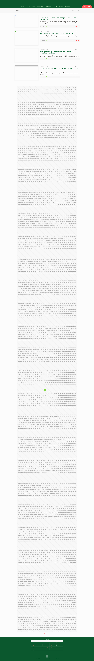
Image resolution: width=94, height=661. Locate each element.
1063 (55, 156)
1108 (29, 160)
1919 (27, 213)
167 (61, 97)
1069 (67, 156)
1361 (71, 175)
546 (65, 121)
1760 (57, 202)
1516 (33, 187)
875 (27, 144)
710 (45, 133)
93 (28, 93)
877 (31, 144)
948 (57, 148)
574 (63, 123)
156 (39, 97)
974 (51, 150)
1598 (23, 192)
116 (75, 93)
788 (27, 139)
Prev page (48, 84)
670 (23, 131)
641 (23, 129)
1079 (29, 158)
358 (37, 110)
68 (36, 91)
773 (55, 137)
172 (71, 97)
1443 (61, 181)
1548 (39, 188)
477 (43, 118)
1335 (19, 175)
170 (67, 97)
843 (21, 142)
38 (34, 89)
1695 (43, 198)
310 (57, 106)
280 (55, 104)
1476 (69, 183)
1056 (41, 156)
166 (59, 97)
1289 (43, 171)
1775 (29, 204)
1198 (35, 165)
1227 (35, 167)
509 (49, 120)
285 (65, 104)
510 (51, 120)
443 (33, 116)
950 (61, 148)
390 (43, 112)
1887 (21, 211)
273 (41, 104)
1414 (61, 179)
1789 (57, 204)
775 (59, 137)
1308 (23, 173)
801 (53, 139)
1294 (53, 171)
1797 (73, 204)
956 (73, 148)
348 (75, 108)
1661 (33, 196)
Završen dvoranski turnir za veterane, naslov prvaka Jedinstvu (59, 69)
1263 (49, 169)
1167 (31, 164)
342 (63, 108)
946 (53, 148)
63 (26, 91)
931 (22, 148)
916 (51, 146)
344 (67, 108)
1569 (23, 190)
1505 (69, 185)
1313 (33, 173)
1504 (67, 185)
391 (45, 112)
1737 (69, 200)
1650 (69, 194)
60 (20, 91)
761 (31, 137)
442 (31, 116)
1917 (23, 213)
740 (47, 135)
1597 (21, 192)
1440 (55, 181)
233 (18, 102)
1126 (65, 160)
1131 (75, 160)
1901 (49, 211)
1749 (35, 202)
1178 (53, 164)
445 (37, 116)
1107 (27, 160)
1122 (57, 160)
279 (53, 104)
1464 (45, 183)
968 (39, 150)
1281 (27, 171)
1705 (63, 198)
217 (45, 100)
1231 (43, 167)
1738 (71, 200)
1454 (25, 183)
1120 (53, 160)
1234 (49, 167)
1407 (47, 179)
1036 (59, 154)
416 (37, 114)
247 (47, 102)
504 (39, 120)
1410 (53, 179)
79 (59, 91)
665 (71, 129)
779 (67, 137)
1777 (33, 204)
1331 (69, 173)
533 (39, 121)
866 (67, 142)
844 (23, 142)
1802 (25, 206)
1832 (27, 208)
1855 (73, 208)
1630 (29, 194)
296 (29, 106)
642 (25, 129)
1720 (35, 200)
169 (65, 97)
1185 (67, 164)
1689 (31, 198)
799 (49, 139)
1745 (27, 202)
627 (53, 127)
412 (29, 114)
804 (59, 139)
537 (47, 121)
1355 (59, 175)
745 (57, 135)
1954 (39, 215)
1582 (49, 190)
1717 (29, 200)
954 (69, 148)
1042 (71, 154)
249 (51, 102)
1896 (39, 211)
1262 (47, 169)
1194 (27, 165)
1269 (61, 169)
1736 (67, 200)
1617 (61, 192)
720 (65, 133)
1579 (43, 190)
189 (47, 98)
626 (51, 127)
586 (29, 125)
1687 (27, 198)
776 (61, 137)
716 (57, 133)
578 (71, 123)
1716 (27, 200)
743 (53, 135)
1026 (39, 154)
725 (75, 133)
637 (73, 127)
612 (22, 127)
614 (27, 127)
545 (63, 121)
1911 (69, 211)
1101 (73, 158)
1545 (33, 188)
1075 (21, 158)
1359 (67, 175)
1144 (43, 162)
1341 (31, 175)
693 (69, 131)
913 (45, 146)
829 (51, 141)
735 (37, 135)
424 (53, 114)
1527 (55, 187)
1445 (65, 181)
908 (35, 146)
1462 (41, 183)
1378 (47, 177)
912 (43, 146)
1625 (19, 194)
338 (55, 108)
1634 (37, 194)
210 (30, 100)
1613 (53, 192)
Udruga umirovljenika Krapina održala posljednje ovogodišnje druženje (58, 52)
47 (53, 89)
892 (61, 144)
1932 (53, 213)
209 (29, 100)
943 (47, 148)
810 (71, 139)
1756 (49, 202)
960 (23, 150)
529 (31, 121)
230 (71, 100)
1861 (27, 209)
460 (67, 116)
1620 (67, 192)
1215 (69, 165)
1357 (63, 175)
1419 (71, 179)
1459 (35, 183)
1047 (23, 156)
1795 (69, 204)
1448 (71, 181)
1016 (19, 154)
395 (53, 112)
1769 (75, 202)
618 (35, 127)
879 (35, 144)
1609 (45, 192)
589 (35, 125)
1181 (59, 164)
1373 (37, 177)
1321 (49, 173)
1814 (49, 206)
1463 (43, 183)
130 (45, 95)
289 (73, 104)
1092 (55, 158)
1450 (75, 181)
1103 (19, 160)
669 (20, 131)
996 (37, 152)
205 (20, 100)
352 (25, 110)
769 (47, 137)
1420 (73, 179)
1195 (29, 165)
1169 (35, 164)
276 (47, 104)
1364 (19, 177)
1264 (51, 169)
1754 (45, 202)
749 (65, 135)
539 (51, 121)
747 (61, 135)
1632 (33, 194)
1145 (45, 162)
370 (61, 110)
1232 (45, 167)
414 (33, 114)
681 (45, 131)
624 (47, 127)
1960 (51, 215)
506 (43, 120)
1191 (21, 165)
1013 (71, 152)
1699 (51, 198)
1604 (35, 192)
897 (71, 144)
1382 (55, 177)
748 (63, 135)
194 (57, 98)
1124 (61, 160)
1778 (35, 204)
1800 (21, 206)
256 (65, 102)
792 (35, 139)
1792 (63, 204)
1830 (23, 208)
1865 (35, 209)
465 (19, 118)
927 (73, 146)
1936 (61, 213)
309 (55, 106)
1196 (31, 165)
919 (57, 146)
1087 (45, 158)
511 (53, 120)
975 (53, 150)
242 (37, 102)
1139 (33, 162)
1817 (55, 206)
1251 (25, 169)
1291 (47, 171)
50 (59, 89)
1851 (65, 208)
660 (61, 129)
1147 (49, 162)
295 (27, 106)
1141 (37, 162)
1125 (63, 160)
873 (23, 144)
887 (51, 144)
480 (49, 118)
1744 (25, 202)
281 (57, 104)
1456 (29, 183)
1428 (31, 181)
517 (65, 120)
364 (49, 110)
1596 (19, 192)
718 (61, 133)
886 (49, 144)
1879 (63, 209)
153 (33, 97)
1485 (29, 185)
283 (61, 104)
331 (41, 108)
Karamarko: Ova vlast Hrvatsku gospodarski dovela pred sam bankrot (58, 18)
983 (69, 150)
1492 (43, 185)
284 (63, 104)
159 (45, 97)
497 (25, 120)
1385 (61, 177)
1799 (19, 206)
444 (35, 116)
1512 (25, 187)
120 (24, 95)
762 (33, 137)
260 (73, 102)
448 (43, 116)
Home (73, 10)
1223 (27, 167)
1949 (29, 215)
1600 (27, 192)
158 (43, 97)
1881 (67, 209)
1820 (61, 206)
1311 (29, 173)
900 (18, 146)
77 (55, 91)
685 (53, 131)
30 (18, 89)
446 (39, 116)
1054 (37, 156)
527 (27, 121)
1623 (73, 192)
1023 (33, 154)
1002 (49, 152)
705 (35, 133)
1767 (71, 202)
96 (34, 93)
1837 (37, 208)
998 (41, 152)
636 (71, 127)
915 (49, 146)
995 (35, 152)
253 (59, 102)
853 (41, 142)
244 (41, 102)
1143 (41, 162)
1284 (33, 171)
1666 (43, 196)
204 (19, 100)
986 (75, 150)
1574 (33, 190)
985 (73, 150)
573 (61, 123)
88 (18, 93)
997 (39, 152)
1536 (73, 187)
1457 (31, 183)
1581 (47, 190)
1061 (51, 156)
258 (69, 102)
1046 (21, 156)
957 (75, 148)
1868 (41, 209)
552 (18, 123)
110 (63, 93)
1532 (65, 187)
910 (39, 146)
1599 (25, 192)
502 (35, 120)
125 (35, 95)
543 (59, 121)
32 (22, 89)
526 (25, 121)
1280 (25, 171)
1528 (57, 187)
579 (73, 123)
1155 (65, 162)
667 (75, 129)
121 (26, 95)
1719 (33, 200)
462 (71, 116)
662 (65, 129)
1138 (31, 162)
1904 (55, 211)
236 (25, 102)
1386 (63, 177)
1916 (21, 213)
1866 (37, 209)
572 (59, 123)
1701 (55, 198)
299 (35, 106)
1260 (43, 169)
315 (67, 106)
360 (41, 110)
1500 (59, 185)
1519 (39, 187)
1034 (55, 154)
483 (55, 118)
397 (57, 112)
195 (59, 98)
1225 (31, 167)
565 (45, 123)
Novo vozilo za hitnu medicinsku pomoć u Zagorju (58, 33)
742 (51, 135)
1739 (73, 200)
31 (20, 89)
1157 (69, 162)
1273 (69, 169)
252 (57, 102)
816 (25, 141)
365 (51, 110)
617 (33, 127)
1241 (63, 167)
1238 (57, 167)
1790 (59, 204)
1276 (75, 169)
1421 (75, 179)
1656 (23, 196)
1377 (45, 177)
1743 (23, 202)
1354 (57, 175)
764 (37, 137)
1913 (73, 211)
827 (47, 141)
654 (49, 129)
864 (63, 142)
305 (47, 106)
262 (18, 104)
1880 (65, 209)
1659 (29, 196)
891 (59, 144)
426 (57, 114)
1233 (47, 167)
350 (20, 110)
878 (33, 144)
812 (75, 139)
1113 (39, 160)
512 (55, 120)
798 (47, 139)
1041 (69, 154)
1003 (51, 152)
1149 (53, 162)
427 (59, 114)
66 (32, 91)
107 (57, 93)
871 (18, 144)
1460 (37, 183)
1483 (25, 185)
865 (65, 142)
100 (43, 93)
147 (21, 97)
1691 (35, 198)
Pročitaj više (76, 26)
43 (44, 89)
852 (39, 142)
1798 (75, 204)
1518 (37, 187)
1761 (59, 202)
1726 (47, 200)
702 (29, 133)
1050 (29, 156)
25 (67, 87)
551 (75, 121)
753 (73, 135)
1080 (31, 158)
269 (33, 104)
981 (65, 150)
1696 (45, 198)
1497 (53, 185)
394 (51, 112)
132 (49, 95)
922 (63, 146)
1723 (41, 200)
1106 (25, 160)
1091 (53, 158)
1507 (73, 185)
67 (34, 91)
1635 (39, 194)
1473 (63, 183)
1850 (63, 208)
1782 (43, 204)
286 (67, 104)
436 (19, 116)
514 (59, 120)
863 (61, 142)
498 (27, 120)
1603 (33, 192)
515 (61, 120)
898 (73, 144)
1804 (29, 206)
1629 (27, 194)
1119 (51, 160)
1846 (55, 208)
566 (47, 123)
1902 (51, 211)
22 (61, 87)
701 (27, 133)
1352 (53, 175)
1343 (35, 175)
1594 (73, 190)
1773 (25, 204)
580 (75, 123)
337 (53, 108)
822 (37, 141)
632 (63, 127)
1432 (39, 181)
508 (47, 120)
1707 (67, 198)
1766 (69, 202)
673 (29, 131)
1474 (65, 183)
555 (25, 123)
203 (75, 98)
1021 (29, 154)
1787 (53, 204)
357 (35, 110)
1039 (65, 154)
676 (35, 131)
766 (41, 137)
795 (41, 139)
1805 (31, 206)
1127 (67, 160)
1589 (63, 190)
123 (30, 95)
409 (23, 114)
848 (31, 142)
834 (61, 141)
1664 (39, 196)
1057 (43, 156)
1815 (51, 206)
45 (49, 89)
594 (45, 125)
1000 (45, 152)
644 (29, 129)
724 (73, 133)
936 (33, 148)
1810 (41, 206)
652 (45, 129)
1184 (65, 164)
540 (53, 121)
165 (57, 97)
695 (73, 131)
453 (53, 116)
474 (37, 118)
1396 (25, 179)
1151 (57, 162)
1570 (25, 190)
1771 (21, 204)
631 (61, 127)
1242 (65, 167)
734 (35, 135)
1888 (23, 211)
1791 (61, 204)
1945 (21, 215)
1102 (75, 158)
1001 (47, 152)
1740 (75, 200)
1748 (33, 202)
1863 (31, 209)
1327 (61, 173)
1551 (45, 188)
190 (49, 98)
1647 (63, 194)
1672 (55, 196)
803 (57, 139)
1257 (37, 169)
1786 (51, 204)
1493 (45, 185)
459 (65, 116)
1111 (35, 160)
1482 (23, 185)
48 (55, 89)
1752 (41, 202)
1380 (51, 177)
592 (41, 125)
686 (55, 131)
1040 (67, 154)
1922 (33, 213)
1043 (73, 154)
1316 (39, 173)
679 (41, 131)
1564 (71, 188)
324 (27, 108)
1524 (49, 187)
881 (39, 144)
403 (69, 112)
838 (69, 141)
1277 (19, 171)
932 (25, 148)
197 (63, 98)
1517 (35, 187)
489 (67, 118)
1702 (57, 198)
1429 (33, 181)
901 (20, 146)
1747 (31, 202)
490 (69, 118)
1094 (59, 158)
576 (67, 123)
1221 (23, 167)
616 (30, 127)
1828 (19, 208)
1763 (63, 202)
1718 (31, 200)
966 (35, 150)
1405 (43, 179)
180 (29, 98)
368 (57, 110)
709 (43, 133)
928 (75, 146)
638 (75, 127)
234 (21, 102)
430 (65, 114)
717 (59, 133)
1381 (53, 177)
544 (61, 121)
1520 (41, 187)
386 (35, 112)
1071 (71, 156)
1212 (63, 165)
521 (73, 120)
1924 (37, 213)
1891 (29, 211)
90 (22, 93)
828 (49, 141)
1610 (47, 192)
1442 (59, 181)
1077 (25, 158)
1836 (35, 208)
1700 (53, 198)
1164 (25, 164)
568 (51, 123)
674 (31, 131)
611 (20, 127)
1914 (75, 211)
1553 (49, 188)
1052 (33, 156)
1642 (53, 194)
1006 (57, 152)
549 (71, 121)
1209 (57, 165)
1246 (73, 167)
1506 (71, 185)
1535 (71, 187)
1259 (41, 169)
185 (39, 98)
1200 (39, 165)
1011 (67, 152)
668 (18, 131)
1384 (59, 177)
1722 (39, 200)
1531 (63, 187)
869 (73, 142)
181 (30, 98)
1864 (33, 209)
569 (53, 123)
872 (21, 144)
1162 (21, 164)
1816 (53, 206)
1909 (65, 211)
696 (75, 131)
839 (71, 141)
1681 (73, 196)
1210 (59, 165)
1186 (69, 164)
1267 (57, 169)
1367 (25, 177)
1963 (57, 215)
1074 (19, 158)
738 (43, 135)
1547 (37, 188)
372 (65, 110)
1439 (53, 181)
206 (23, 100)
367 (55, 110)
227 (65, 100)
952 (65, 148)
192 (53, 98)
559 (33, 123)
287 (69, 104)
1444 (63, 181)
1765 (67, 202)
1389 (69, 177)
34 (26, 89)
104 (51, 93)
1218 (75, 165)
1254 (31, 169)
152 (30, 97)
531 (35, 121)
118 (20, 95)
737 (41, 135)
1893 (33, 211)
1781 (41, 204)
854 (43, 142)
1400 (33, 179)
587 (31, 125)
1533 (67, 187)
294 (25, 106)
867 (69, 142)
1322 (51, 173)
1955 (41, 215)
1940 (69, 213)
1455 (27, 183)
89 (20, 93)
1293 (51, 171)
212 (35, 100)
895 (67, 144)
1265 (53, 169)
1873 (51, 209)
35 (28, 89)
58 (75, 89)
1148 (51, 162)
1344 (37, 175)
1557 (57, 188)
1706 (65, 198)
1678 (67, 196)
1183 (63, 164)
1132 (19, 162)
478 (45, 118)
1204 (47, 165)
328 (35, 108)
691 (65, 131)
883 (43, 144)
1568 (21, 190)
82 (65, 91)
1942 (73, 213)
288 (71, 104)
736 (39, 135)
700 (25, 133)
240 (33, 102)
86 (73, 91)
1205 (49, 165)
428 (61, 114)
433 (71, 114)
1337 (23, 175)
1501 (61, 185)
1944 (19, 215)
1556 (55, 188)
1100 (71, 158)
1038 (63, 154)
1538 (19, 188)
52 (63, 89)
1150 (55, 162)
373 (67, 110)
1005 (55, 152)
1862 (29, 209)
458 (63, 116)
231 (73, 100)
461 (69, 116)
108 (59, 93)
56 (71, 89)
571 (57, 123)
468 (25, 118)
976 (55, 150)
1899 (45, 211)
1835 (33, 208)
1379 (49, 177)
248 (49, 102)
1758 (53, 202)
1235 (51, 167)
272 (39, 104)
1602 (31, 192)
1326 (59, 173)
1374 (39, 177)
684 (51, 131)
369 (59, 110)
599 (55, 125)
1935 (59, 213)
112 (67, 93)
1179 (55, 164)
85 (71, 91)
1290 (45, 171)
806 (63, 139)
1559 (61, 188)
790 (31, 139)
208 (27, 100)
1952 (35, 215)
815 (23, 141)
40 (38, 89)
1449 (73, 181)
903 (25, 146)
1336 (21, 175)
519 (69, 120)
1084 (39, 158)
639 (18, 129)
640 (21, 129)
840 (73, 141)
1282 (29, 171)
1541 (25, 188)
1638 (45, 194)
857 (49, 142)
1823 (67, 206)
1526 (53, 187)
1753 (43, 202)
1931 (51, 213)
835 (63, 141)
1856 (75, 208)
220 (51, 100)
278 (51, 104)
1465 (47, 183)
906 (31, 146)
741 (49, 135)
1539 (21, 188)
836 (65, 141)
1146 (47, 162)
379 (20, 112)
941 (43, 148)
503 (37, 120)
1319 (45, 173)
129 (43, 95)
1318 (43, 173)
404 (71, 112)
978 (59, 150)
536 (45, 121)
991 (26, 152)
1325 (57, 173)
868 (71, 142)
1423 (21, 181)
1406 (45, 179)
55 (69, 89)
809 (69, 139)
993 (31, 152)
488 (65, 118)
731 (29, 135)
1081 (33, 158)
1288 (41, 171)
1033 (53, 154)
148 (23, 97)
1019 (25, 154)
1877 (59, 209)
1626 (21, 194)
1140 (35, 162)
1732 (59, 200)
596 (49, 125)
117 (18, 95)
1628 (25, 194)
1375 (41, 177)
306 (49, 106)
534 (41, 121)
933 (27, 148)
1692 (37, 198)
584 (25, 125)
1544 (31, 188)
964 (31, 150)
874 (25, 144)
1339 (27, 175)
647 (35, 129)
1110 (33, 160)
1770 (19, 204)
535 (43, 121)
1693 (39, 198)
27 (71, 87)
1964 (59, 215)
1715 (25, 200)
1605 (37, 192)
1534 (69, 187)
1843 (49, 208)
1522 (45, 187)
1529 (59, 187)
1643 (55, 194)
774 (57, 137)
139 (63, 95)
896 (69, 144)
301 (39, 106)
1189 (75, 164)
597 (51, 125)
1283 (31, 171)
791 (33, 139)
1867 (39, 209)
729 (25, 135)
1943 (75, 213)
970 (43, 150)
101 (45, 93)
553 (20, 123)
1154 (63, 162)
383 (29, 112)
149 (25, 97)
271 (37, 104)
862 (59, 142)
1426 (27, 181)
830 (53, 141)
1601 (29, 192)
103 (49, 93)
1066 (61, 156)
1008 (61, 152)
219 (49, 100)
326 (31, 108)
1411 (55, 179)
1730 (55, 200)
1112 (37, 160)
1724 (43, 200)
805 (61, 139)
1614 (55, 192)
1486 (31, 185)
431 (67, 114)
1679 (69, 196)
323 (25, 108)
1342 (33, 175)
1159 (73, 162)
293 (23, 106)
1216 (71, 165)
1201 (41, 165)
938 (37, 148)
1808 (37, 206)
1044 (75, 154)
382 (27, 112)
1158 (71, 162)
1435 (45, 181)
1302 (69, 171)
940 (41, 148)
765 (39, 137)
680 (43, 131)
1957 (45, 215)
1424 (23, 181)
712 (49, 133)
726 (18, 135)
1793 (65, 204)
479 (47, 118)
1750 (37, 202)
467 (23, 118)
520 (71, 120)
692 (67, 131)
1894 (35, 211)
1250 (23, 169)
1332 (71, 173)
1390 (71, 177)
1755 (47, 202)
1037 (61, 154)
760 (29, 137)
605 (67, 125)
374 (69, 110)
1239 (59, 167)
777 (63, 137)
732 (31, 135)
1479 (75, 183)
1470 (57, 183)
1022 (31, 154)
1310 (27, 173)
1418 (69, 179)
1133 (21, 162)
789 (29, 139)
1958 (47, 215)
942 (45, 148)
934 (29, 148)
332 (43, 108)
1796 (71, 204)
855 (45, 142)
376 (73, 110)
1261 (45, 169)
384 (31, 112)
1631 (31, 194)
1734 (63, 200)
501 (33, 120)
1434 (43, 181)
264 (23, 104)
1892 (31, 211)
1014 (73, 152)
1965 (61, 215)
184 (37, 98)
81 (63, 91)
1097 (65, 158)
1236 (53, 167)
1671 (53, 196)
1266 (55, 169)
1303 (71, 171)
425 (55, 114)
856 (47, 142)
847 (29, 142)
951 (63, 148)
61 (22, 91)
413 (31, 114)
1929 (47, 213)
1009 (63, 152)
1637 (43, 194)
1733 (61, 200)
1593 (71, 190)
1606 (39, 192)
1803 (27, 206)
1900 (47, 211)
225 (61, 100)
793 (37, 139)
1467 (51, 183)
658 (57, 129)
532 (37, 121)
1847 (57, 208)
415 (35, 114)
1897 (41, 211)
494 (19, 120)
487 (63, 118)
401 (65, 112)
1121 (55, 160)
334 (47, 108)
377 (75, 110)
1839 (41, 208)
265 (25, 104)
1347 (43, 175)
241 (35, 102)
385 (33, 112)
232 (75, 100)
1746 (29, 202)
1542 (27, 188)
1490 (39, 185)
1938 (65, 213)
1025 (37, 154)
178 (25, 98)
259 (71, 102)
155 (37, 97)
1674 (59, 196)
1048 (25, 156)
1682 (75, 196)
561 (37, 123)
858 (51, 142)
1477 (71, 183)
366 (53, 110)
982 (67, 150)
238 (29, 102)
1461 (39, 183)
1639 (47, 194)
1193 (25, 165)
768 (45, 137)
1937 (63, 213)
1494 (47, 185)
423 (51, 114)
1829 (21, 208)
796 (43, 139)
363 (47, 110)
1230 (41, 167)
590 (37, 125)
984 (71, 150)
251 (55, 102)
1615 (57, 192)
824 (41, 141)
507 (45, 120)
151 (28, 97)
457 (61, 116)
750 (67, 135)
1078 (27, 158)
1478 (73, 183)
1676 (63, 196)
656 (53, 129)
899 (75, 144)
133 (51, 95)
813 (18, 141)
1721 (37, 200)
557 (29, 123)
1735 (65, 200)
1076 (23, 158)
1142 (39, 162)
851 (37, 142)
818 (29, 141)
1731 (57, 200)
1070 (69, 156)
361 (43, 110)
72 (44, 91)
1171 (39, 164)
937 (35, 148)
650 (41, 129)
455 (57, 116)
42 (42, 89)
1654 (19, 196)
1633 (35, 194)
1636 (41, 194)
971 (45, 150)
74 (49, 91)
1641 (51, 194)
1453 (23, 183)
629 (57, 127)
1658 (27, 196)
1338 (25, 175)
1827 (75, 206)
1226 (33, 167)
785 (21, 139)
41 (40, 89)
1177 (51, 164)
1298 (61, 171)
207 (25, 100)
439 (25, 116)
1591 (67, 190)
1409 (51, 179)
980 (63, 150)
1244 (69, 167)
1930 (49, 213)
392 (47, 112)
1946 (23, 215)
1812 (45, 206)
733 (33, 135)
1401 (35, 179)
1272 (67, 169)
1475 (67, 183)
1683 (19, 198)
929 (18, 148)
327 (33, 108)
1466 (49, 183)
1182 (61, 164)
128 (41, 95)
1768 (73, 202)
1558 (59, 188)
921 (61, 146)
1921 (31, 213)
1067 (63, 156)
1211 (61, 165)
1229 (39, 167)
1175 (47, 164)
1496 (51, 185)
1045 (19, 156)
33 (24, 89)
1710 (73, 198)
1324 (55, 173)
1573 (31, 190)
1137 (29, 162)
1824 (69, 206)
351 (22, 110)
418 (41, 114)
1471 (59, 183)
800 (51, 139)
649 (39, 129)
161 (49, 97)
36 (30, 89)
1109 (31, 160)
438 (23, 116)
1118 (49, 160)
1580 (45, 190)
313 (63, 106)
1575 (35, 190)
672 (27, 131)
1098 (67, 158)
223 (57, 100)
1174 (45, 164)
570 (55, 123)
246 (45, 102)
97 (36, 93)
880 (37, 144)
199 (67, 98)
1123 (59, 160)
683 (49, 131)
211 (33, 100)
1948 (27, 215)
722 (69, 133)
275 (45, 104)
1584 (53, 190)
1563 (69, 188)
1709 (71, 198)
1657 (25, 196)
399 (61, 112)
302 (41, 106)
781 (71, 137)
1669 (49, 196)
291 (18, 106)
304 (45, 106)
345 (69, 108)
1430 (35, 181)
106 (55, 93)
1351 (51, 175)
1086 (43, 158)
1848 (59, 208)
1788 (55, 204)
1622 (71, 192)
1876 (57, 209)
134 (53, 95)
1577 (39, 190)
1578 (41, 190)
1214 (67, 165)
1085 (41, 158)
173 (73, 97)
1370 (31, 177)
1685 (23, 198)
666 (73, 129)
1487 (33, 185)
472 (33, 118)
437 (21, 116)
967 (37, 150)
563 (41, 123)
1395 (23, 179)
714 (53, 133)
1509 (19, 187)
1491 (41, 185)
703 (31, 133)
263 (20, 104)
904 (27, 146)
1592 (69, 190)
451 (49, 116)
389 (41, 112)
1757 (51, 202)
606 (69, 125)
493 (75, 118)
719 (63, 133)
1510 (21, 187)
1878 (61, 209)
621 (41, 127)
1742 (21, 202)
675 (33, 131)
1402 (37, 179)
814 (21, 141)
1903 (53, 211)
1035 (57, 154)
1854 (71, 208)
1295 (55, 171)
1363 (75, 175)
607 (71, 125)
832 (57, 141)
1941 (71, 213)
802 (55, 139)
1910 (67, 211)
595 (47, 125)
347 (73, 108)
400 (63, 112)
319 (75, 106)
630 (59, 127)
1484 (27, 185)
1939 (67, 213)
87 (75, 91)
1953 (37, 215)
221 (53, 100)
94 (30, 93)
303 (43, 106)
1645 (59, 194)
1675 (61, 196)
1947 (25, 215)
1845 (53, 208)
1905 (57, 211)
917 (53, 146)
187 (43, 98)
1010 (65, 152)
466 (21, 118)
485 (59, 118)
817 (27, 141)
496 (23, 120)
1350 (49, 175)
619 (37, 127)
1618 (63, 192)
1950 (31, 215)
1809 (39, 206)
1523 (47, 187)
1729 (53, 200)
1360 (69, 175)
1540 (23, 188)
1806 (33, 206)
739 (45, 135)
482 (53, 118)
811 (73, 139)
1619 (65, 192)
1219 (19, 167)
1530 (61, 187)
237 (27, 102)
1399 (31, 179)
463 (73, 116)
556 (27, 123)
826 (45, 141)
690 (63, 131)
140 (65, 95)
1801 (23, 206)
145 (75, 95)
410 (25, 114)
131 (47, 95)
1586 (57, 190)
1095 (61, 158)
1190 (19, 165)
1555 (53, 188)
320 (18, 108)
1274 (71, 169)
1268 (59, 169)
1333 (73, 173)
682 (47, 131)
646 (33, 129)
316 (69, 106)
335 (49, 108)
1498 (55, 185)
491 (71, 118)
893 (63, 144)
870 (75, 142)
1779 (37, 204)
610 (18, 127)
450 (47, 116)
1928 (45, 213)
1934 (57, 213)
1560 (63, 188)
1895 (37, 211)
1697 (47, 198)
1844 (51, 208)
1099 (69, 158)
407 (19, 114)
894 (65, 144)
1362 (73, 175)
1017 (21, 154)
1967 (65, 215)
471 (31, 118)
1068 (65, 156)
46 (51, 89)
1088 (47, 158)
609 (75, 125)
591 (39, 125)
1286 (37, 171)
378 (19, 112)
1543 (29, 188)
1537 (75, 187)
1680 (71, 196)
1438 (51, 181)
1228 (37, 167)
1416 (65, 179)
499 (29, 120)
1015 (75, 152)
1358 (65, 175)
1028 (43, 154)
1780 (39, 204)
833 (59, 141)
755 (18, 137)
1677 (65, 196)
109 (61, 93)
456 (59, 116)
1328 (63, 173)
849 (33, 142)
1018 (23, 154)
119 (22, 95)
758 (25, 137)
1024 (35, 154)
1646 (61, 194)
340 (59, 108)
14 (44, 87)
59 (18, 91)
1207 (53, 165)
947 (55, 148)
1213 (65, 165)
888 (53, 144)
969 (41, 150)
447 (41, 116)
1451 (19, 183)
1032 (51, 154)
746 (59, 135)
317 (71, 106)
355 (31, 110)
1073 (75, 156)
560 (35, 123)
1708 (69, 198)
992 (29, 152)
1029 (45, 154)
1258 (39, 169)
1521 (43, 187)
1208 (55, 165)
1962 (55, 215)
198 (65, 98)
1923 (35, 213)
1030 (47, 154)
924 (67, 146)
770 (49, 137)
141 (67, 95)
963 (29, 150)
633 (65, 127)
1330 (67, 173)
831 (55, 141)
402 (67, 112)
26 (69, 87)
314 (65, 106)
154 (35, 97)
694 (71, 131)
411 (27, 114)
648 (37, 129)
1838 (39, 208)
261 (75, 102)
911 (41, 146)
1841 (45, 208)
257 (67, 102)
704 (33, 133)
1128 (69, 160)
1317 (41, 173)
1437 (49, 181)
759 (27, 137)
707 (39, 133)
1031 (49, 154)
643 (27, 129)
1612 (51, 192)
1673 (57, 196)
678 (39, 131)
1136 (27, 162)
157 (41, 97)
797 (45, 139)
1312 (31, 173)
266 (27, 104)
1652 (73, 194)
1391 (73, 177)
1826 (73, 206)
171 (69, 97)
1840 (43, 208)
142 (69, 95)
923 (65, 146)
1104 (21, 160)
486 (61, 118)
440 (27, 116)
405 (73, 112)
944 (49, 148)
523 (18, 121)
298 (33, 106)
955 (71, 148)
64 (28, 91)
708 (41, 133)
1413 (59, 179)
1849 (61, 208)
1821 (63, 206)
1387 (65, 177)
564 (43, 123)
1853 (69, 208)
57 (73, 89)
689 (61, 131)
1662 (35, 196)
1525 (51, 187)
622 (43, 127)
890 (57, 144)
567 (49, 123)
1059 (47, 156)
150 (26, 97)
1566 (75, 188)
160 (47, 97)
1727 (49, 200)
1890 (27, 211)
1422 (19, 181)
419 (43, 114)
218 (47, 100)
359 (39, 110)
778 (65, 137)
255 (63, 102)
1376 (43, 177)
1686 (25, 198)
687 (57, 131)
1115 (43, 160)
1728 (51, 200)
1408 (49, 179)
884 (45, 144)
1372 (35, 177)
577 (69, 123)
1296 (57, 171)
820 (33, 141)
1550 (43, 188)
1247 (75, 167)
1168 (33, 164)
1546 (35, 188)
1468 (53, 183)
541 (55, 121)
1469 (55, 183)
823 (39, 141)
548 (69, 121)
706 (37, 133)
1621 (69, 192)
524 (21, 121)
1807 (35, 206)
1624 (75, 192)
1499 (57, 185)
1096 (63, 158)
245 (43, 102)
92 (26, 93)
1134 (23, 162)
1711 (75, 198)
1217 (73, 165)
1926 (41, 213)
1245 (71, 167)
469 (27, 118)
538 (49, 121)
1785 (49, 204)
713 (51, 133)
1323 (53, 173)
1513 (27, 187)
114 (71, 93)
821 (35, 141)
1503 (65, 185)
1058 (45, 156)
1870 (45, 209)
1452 (21, 183)
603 (63, 125)
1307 (21, 173)
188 (45, 98)
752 (71, 135)
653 (47, 129)
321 (20, 108)
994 (33, 152)
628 (55, 127)
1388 (67, 177)
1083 (37, 158)
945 (51, 148)
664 (69, 129)
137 (59, 95)
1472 (61, 183)
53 (65, 89)
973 (49, 150)
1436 (47, 181)
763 (35, 137)
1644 (57, 194)
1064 (57, 156)
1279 (23, 171)
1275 (73, 169)
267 (29, 104)
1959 (49, 215)
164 (55, 97)
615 (28, 127)
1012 (69, 152)
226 (63, 100)
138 (61, 95)
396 (55, 112)
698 (20, 133)
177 (23, 98)
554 (23, 123)
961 (24, 150)
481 (51, 118)
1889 (25, 211)
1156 (67, 162)
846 (27, 142)
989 (23, 152)
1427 (29, 181)
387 (37, 112)
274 (43, 104)
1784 (47, 204)
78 (57, 91)
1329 (65, 173)
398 (59, 112)
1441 (57, 181)
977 (57, 150)
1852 (67, 208)
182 (33, 98)
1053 (35, 156)
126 (37, 95)
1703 (59, 198)
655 (51, 129)
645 (31, 129)
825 (43, 141)
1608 (43, 192)
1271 (65, 169)
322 (23, 108)
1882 (69, 209)
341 (61, 108)
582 (20, 125)
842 (19, 142)
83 (67, 91)
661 (63, 129)
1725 (45, 200)
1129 (71, 160)
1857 (19, 209)
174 (75, 97)
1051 (31, 156)
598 (53, 125)
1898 (43, 211)
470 (29, 118)
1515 (31, 187)
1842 (47, 208)
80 (61, 91)
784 (19, 139)
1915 (19, 213)
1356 (61, 175)
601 (59, 125)
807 (65, 139)
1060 (49, 156)
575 (65, 123)
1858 (21, 209)
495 (21, 120)
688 (59, 131)
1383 (57, 177)
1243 (67, 167)
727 (21, 135)
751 (69, 135)
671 (25, 131)
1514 (29, 187)
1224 (29, 167)
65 (30, 91)
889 (55, 144)
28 (73, 87)
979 (61, 150)
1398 (29, 179)
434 (73, 114)
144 (73, 95)
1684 (21, 198)
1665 (41, 196)
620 (39, 127)
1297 (59, 171)
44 (47, 89)
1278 (21, 171)
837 (67, 141)
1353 (55, 175)
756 (20, 137)
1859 (23, 209)
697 (18, 133)
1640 (49, 194)
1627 (23, 194)
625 (49, 127)
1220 (21, 167)
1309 (25, 173)
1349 (47, 175)
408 (21, 114)
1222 (25, 167)
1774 (27, 204)
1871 (47, 209)
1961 (53, 215)
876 (29, 144)
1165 (27, 164)
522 (75, 120)
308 (53, 106)
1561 (65, 188)
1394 (21, 179)
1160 (75, 162)
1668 (47, 196)
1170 (37, 164)
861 (57, 142)
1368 (27, 177)
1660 (31, 196)
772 (53, 137)
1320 (47, 173)
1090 (51, 158)
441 (29, 116)
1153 (61, 162)
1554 (51, 188)
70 (40, 91)
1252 (27, 169)
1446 (67, 181)
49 (57, 89)
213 (37, 100)
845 (25, 142)
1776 (31, 204)
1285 (35, 171)
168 (63, 97)
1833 (29, 208)
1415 (63, 179)
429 (63, 114)
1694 (41, 198)
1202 (43, 165)
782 (73, 137)
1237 (55, 167)
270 (35, 104)
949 (59, 148)
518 (67, 120)
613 (24, 127)
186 (41, 98)
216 (43, 100)
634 (67, 127)
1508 (75, 185)
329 (37, 108)
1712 (19, 200)
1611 (49, 192)
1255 (33, 169)
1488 (35, 185)
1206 (51, 165)
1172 (41, 164)
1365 (21, 177)
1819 (59, 206)
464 (75, 116)
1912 (71, 211)
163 (53, 97)
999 (43, 152)
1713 (21, 200)
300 (37, 106)
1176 (49, 164)
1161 (19, 164)
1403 (39, 179)
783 (75, 137)
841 (75, 141)
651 (43, 129)
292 (20, 106)
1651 (71, 194)
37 (32, 89)
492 (73, 118)
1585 (55, 190)
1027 (41, 154)
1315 (37, 173)
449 (45, 116)
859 (53, 142)
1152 (59, 162)
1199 (37, 165)
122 (28, 95)
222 (55, 100)
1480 (19, 185)
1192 (23, 165)
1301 (67, 171)
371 (63, 110)
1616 (59, 192)
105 (53, 93)
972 (47, 150)
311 (59, 106)
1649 (67, 194)
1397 (27, 179)
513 (57, 120)
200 (69, 98)
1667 (45, 196)
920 (59, 146)
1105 (23, 160)
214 (39, 100)
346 (71, 108)
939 (39, 148)
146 (18, 97)
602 (61, 125)
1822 (65, 206)
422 (49, 114)
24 (65, 87)
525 (23, 121)
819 (31, 141)
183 (35, 98)
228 (67, 100)
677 (37, 131)
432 (69, 114)
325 (29, 108)
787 (25, 139)
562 (39, 123)
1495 (49, 185)
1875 (55, 209)
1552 (47, 188)
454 (55, 116)
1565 (73, 188)
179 (27, 98)
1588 (61, 190)
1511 (23, 187)
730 (27, 135)
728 (23, 135)
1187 (71, 164)
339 (57, 108)
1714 (23, 200)
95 (32, 93)
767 (43, 137)
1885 (75, 209)
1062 (53, 156)
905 (29, 146)
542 (57, 121)
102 (47, 93)
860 (55, 142)
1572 (29, 190)
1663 (37, 196)
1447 (69, 181)
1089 (49, 158)
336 (51, 108)
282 (59, 104)
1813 (47, 206)
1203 (45, 165)
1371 (33, 177)
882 (41, 144)
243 (39, 102)
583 (23, 125)
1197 (33, 165)
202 (73, 98)
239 (31, 102)
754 (75, 135)
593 (43, 125)
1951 (33, 215)
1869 (43, 209)
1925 (39, 213)
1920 (29, 213)
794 (39, 139)
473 (35, 118)
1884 (73, 209)
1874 (53, 209)
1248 (19, 169)
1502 (63, 185)
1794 (67, 204)
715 (55, 133)
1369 (29, 177)
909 (37, 146)
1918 (25, 213)
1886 (19, 211)
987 (19, 152)
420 (45, 114)
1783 (45, 204)
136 (57, 95)
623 (45, 127)
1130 (73, 160)
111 (65, 93)
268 (31, 104)
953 (67, 148)
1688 (29, 198)
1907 (61, 211)
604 (65, 125)
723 (71, 133)
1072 (73, 156)
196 (61, 98)
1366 (23, 177)
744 (55, 135)
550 (73, 121)
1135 (25, 162)
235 (23, 102)
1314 (35, 173)
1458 (33, 183)
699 (23, 133)
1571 (27, 190)
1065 (59, 156)
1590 (65, 190)
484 (57, 118)
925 (69, 146)
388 (39, 112)
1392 (75, 177)
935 (31, 148)
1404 (41, 179)
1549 (41, 188)
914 (47, 146)
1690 (33, 198)
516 (63, 120)
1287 (39, 171)
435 (75, 114)
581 (18, 125)
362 (45, 110)
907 (33, 146)
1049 (27, 156)
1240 (61, 167)
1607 (41, 192)
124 (33, 95)
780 (69, 137)
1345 (39, 175)
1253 (29, 169)
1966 (63, 215)
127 (39, 95)
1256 (35, 169)
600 (57, 125)
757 (23, 137)
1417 (67, 179)
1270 (63, 169)
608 (73, 125)
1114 (41, 160)
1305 (75, 171)
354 (29, 110)
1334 (75, 173)
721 (67, 133)
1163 (23, 164)
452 (51, 116)
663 (67, 129)
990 (25, 152)
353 (27, 110)
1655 (21, 196)
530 (33, 121)
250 (53, 102)
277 (49, 104)
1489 (37, 185)
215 (41, 100)
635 (69, 127)
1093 (57, 158)
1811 (43, 206)
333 (45, 108)
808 (67, 139)
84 (69, 91)
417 (39, 114)
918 (55, 146)
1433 (41, 181)
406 (75, 112)
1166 (29, 164)
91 (24, 93)
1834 (31, 208)
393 (49, 112)
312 (61, 106)
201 (71, 98)
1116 (45, 160)
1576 (37, 190)
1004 (53, 152)
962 (27, 150)
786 (23, 139)
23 (63, 87)
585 (27, 125)
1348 (45, 175)
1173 (43, 164)
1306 (19, 173)
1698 (49, 198)
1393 (19, 179)
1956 (43, 215)
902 (23, 146)
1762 (61, 202)
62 (24, 91)
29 (75, 87)
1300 (65, 171)
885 (47, 144)
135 (55, 95)
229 (69, 100)
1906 (59, 211)
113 (69, 93)
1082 (35, 158)
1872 (49, 209)
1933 (55, 213)
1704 (61, 198)
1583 (51, 190)
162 (51, 97)
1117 (47, 160)
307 (51, 106)
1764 (65, 202)
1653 (75, 194)
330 (39, 108)
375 (71, 110)
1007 (59, 152)
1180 (57, 164)
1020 (27, 154)
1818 (57, 206)
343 (65, 108)
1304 (73, 171)
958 (18, 150)
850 (35, 142)
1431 (37, 181)
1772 (23, 204)
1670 (51, 196)
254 (61, 102)
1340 (29, 175)
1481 (21, 185)
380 (23, 112)
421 (47, 114)
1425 (25, 181)
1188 (73, 164)
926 (71, 146)
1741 (19, 202)
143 (71, 95)
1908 (63, 211)
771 (51, 137)
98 (38, 93)
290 (75, 104)
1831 (25, 208)
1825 (71, 206)
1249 (21, 169)
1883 (71, 209)
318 (73, 106)
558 (31, 123)
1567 (19, 190)
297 (31, 106)
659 (59, 129)
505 (41, 120)
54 (67, 89)
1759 (55, 202)
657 (55, 129)
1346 (41, 175)
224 (59, 100)
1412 (57, 179)
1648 (65, 194)
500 (31, 120)
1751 (39, 202)
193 (55, 98)
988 (21, 152)
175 (18, 98)
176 (20, 98)
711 (47, 133)
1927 (43, 213)
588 (33, 125)
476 (41, 118)
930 (20, 148)
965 (33, 150)
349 (19, 110)
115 (73, 93)
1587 (59, 190)
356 (33, 110)
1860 (25, 209)
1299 (63, 171)
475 (39, 118)
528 (29, 121)
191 (51, 98)
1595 (75, 190)
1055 (39, 156)
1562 (67, 188)
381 (25, 112)
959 (20, 150)
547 (67, 121)
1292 (49, 171)
